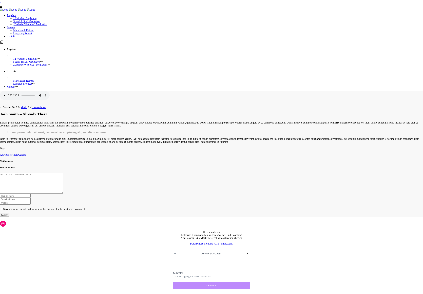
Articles (7, 154)
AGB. (217, 243)
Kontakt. (208, 243)
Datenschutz (196, 243)
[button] (1, 42)
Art (1, 154)
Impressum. (227, 243)
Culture (22, 154)
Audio (15, 154)
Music (24, 107)
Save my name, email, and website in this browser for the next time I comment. (44, 209)
